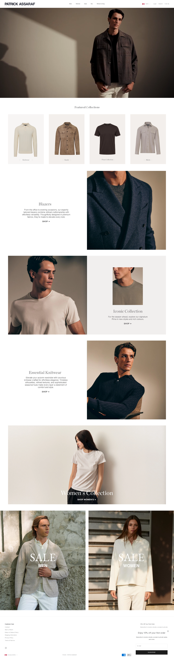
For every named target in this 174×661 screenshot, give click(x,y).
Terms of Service (10, 640)
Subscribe (151, 652)
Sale (85, 4)
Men (70, 4)
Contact (7, 627)
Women (78, 4)
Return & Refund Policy (11, 632)
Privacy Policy (9, 637)
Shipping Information (11, 635)
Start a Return (9, 629)
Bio (92, 4)
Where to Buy (101, 4)
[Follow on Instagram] (6, 648)
